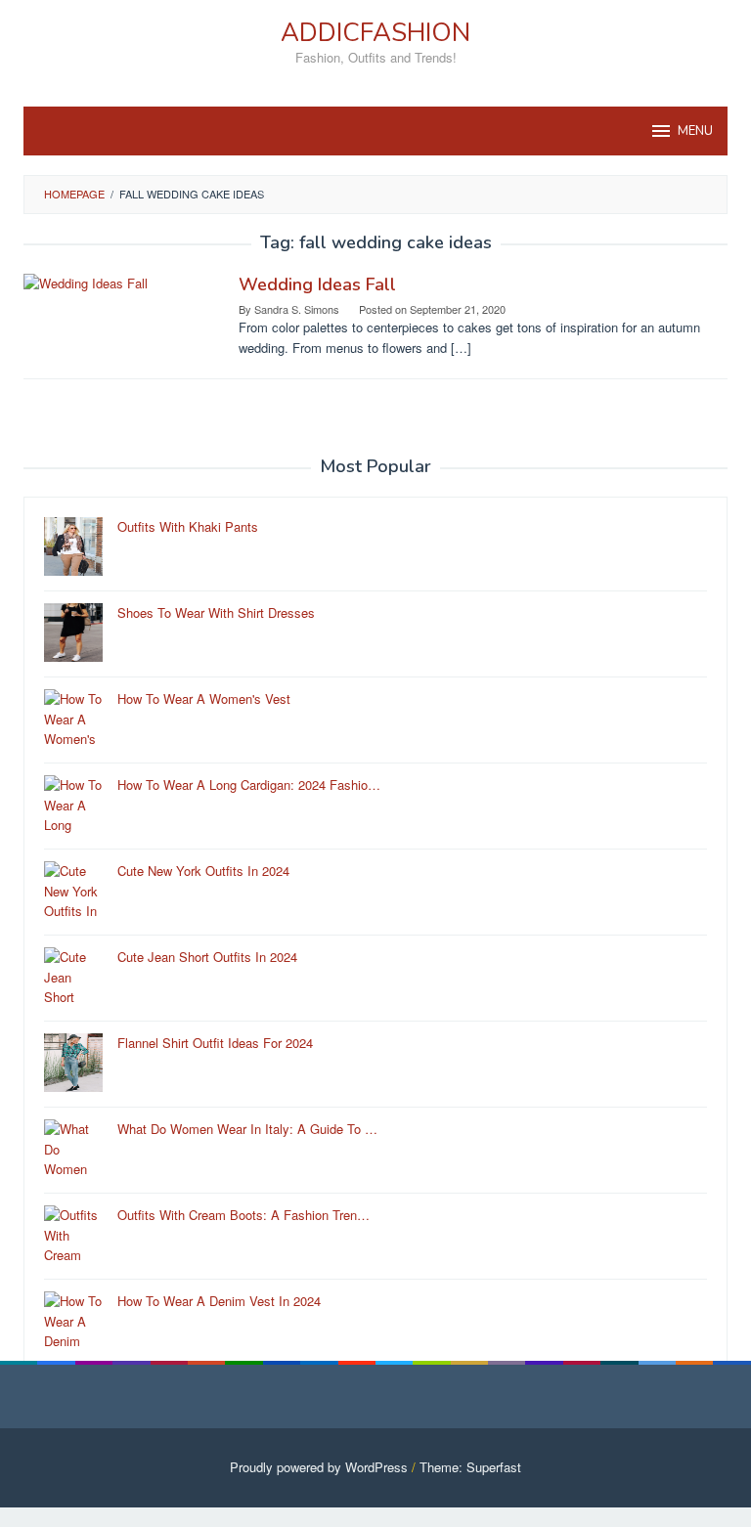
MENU (695, 131)
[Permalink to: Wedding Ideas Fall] (85, 282)
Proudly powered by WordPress (319, 1467)
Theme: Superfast (470, 1467)
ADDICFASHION (375, 33)
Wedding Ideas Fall (317, 284)
